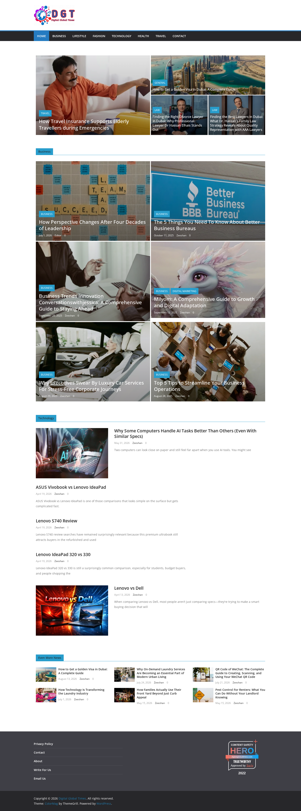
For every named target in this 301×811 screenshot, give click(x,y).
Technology (121, 36)
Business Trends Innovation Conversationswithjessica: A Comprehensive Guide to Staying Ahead (90, 302)
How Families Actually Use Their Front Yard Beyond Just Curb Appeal (159, 693)
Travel (161, 36)
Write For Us (42, 770)
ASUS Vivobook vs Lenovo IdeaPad (71, 487)
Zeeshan (181, 235)
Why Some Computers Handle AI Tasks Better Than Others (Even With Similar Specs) (185, 433)
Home (41, 36)
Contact (179, 36)
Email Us (40, 778)
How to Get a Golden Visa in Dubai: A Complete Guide (194, 89)
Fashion (99, 36)
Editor (58, 235)
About (38, 761)
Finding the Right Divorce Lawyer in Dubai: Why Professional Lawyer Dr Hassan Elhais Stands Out (178, 123)
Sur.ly (250, 765)
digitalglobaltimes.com (242, 757)
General (160, 83)
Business (59, 36)
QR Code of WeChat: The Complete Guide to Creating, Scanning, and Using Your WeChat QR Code (239, 672)
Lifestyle (79, 36)
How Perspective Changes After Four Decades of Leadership (92, 225)
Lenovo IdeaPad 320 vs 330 (63, 554)
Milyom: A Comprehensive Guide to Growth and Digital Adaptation (204, 302)
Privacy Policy (43, 744)
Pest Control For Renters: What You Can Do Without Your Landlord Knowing (240, 693)
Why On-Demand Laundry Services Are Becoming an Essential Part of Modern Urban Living (161, 672)
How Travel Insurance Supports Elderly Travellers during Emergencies (84, 124)
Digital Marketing (184, 291)
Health (143, 36)
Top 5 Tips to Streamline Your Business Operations (199, 385)
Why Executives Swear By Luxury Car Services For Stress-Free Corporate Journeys (91, 385)
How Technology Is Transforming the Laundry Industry (81, 691)
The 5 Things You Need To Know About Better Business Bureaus (207, 225)
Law (157, 110)
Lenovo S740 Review (56, 521)
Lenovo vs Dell (129, 588)
